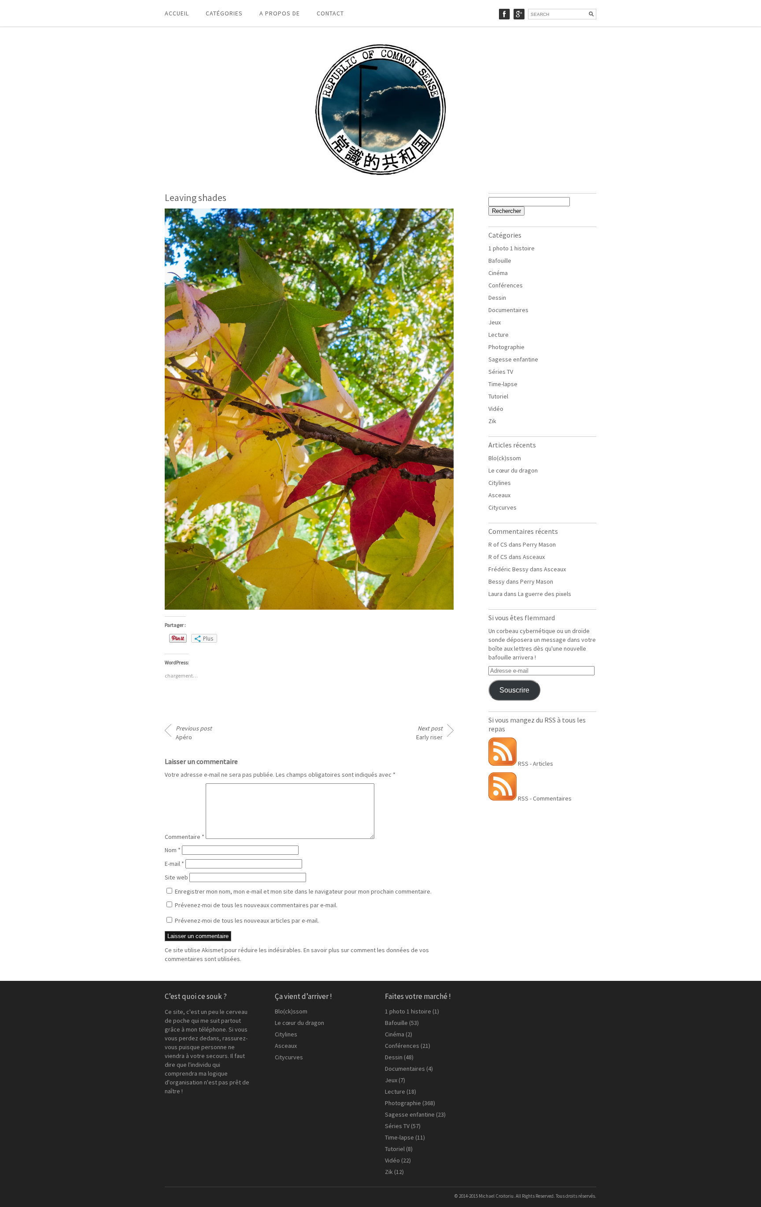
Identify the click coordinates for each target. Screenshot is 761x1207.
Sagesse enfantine (513, 359)
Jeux (494, 322)
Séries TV (500, 372)
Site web (176, 877)
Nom (173, 850)
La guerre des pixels (544, 594)
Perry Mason (539, 544)
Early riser (429, 732)
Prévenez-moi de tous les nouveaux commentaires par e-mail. (256, 905)
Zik (492, 421)
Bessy (496, 581)
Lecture (498, 335)
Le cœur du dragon (513, 470)
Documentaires (508, 310)
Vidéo (495, 409)
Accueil (177, 13)
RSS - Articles (535, 763)
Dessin (497, 298)
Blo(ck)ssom (504, 458)
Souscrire (514, 690)
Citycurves (502, 507)
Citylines (499, 483)
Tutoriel (498, 396)
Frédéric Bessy (508, 569)
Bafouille (499, 260)
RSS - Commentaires (544, 798)
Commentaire (184, 837)
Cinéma (498, 273)
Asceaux (499, 495)
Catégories (224, 13)
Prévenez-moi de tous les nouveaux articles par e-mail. (247, 920)
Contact (330, 13)
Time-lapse (502, 384)
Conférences (505, 285)
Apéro (194, 732)
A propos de (279, 13)
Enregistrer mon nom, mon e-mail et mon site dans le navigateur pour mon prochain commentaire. (303, 891)
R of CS (497, 544)
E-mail (174, 864)
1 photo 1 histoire (511, 248)
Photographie (506, 347)
